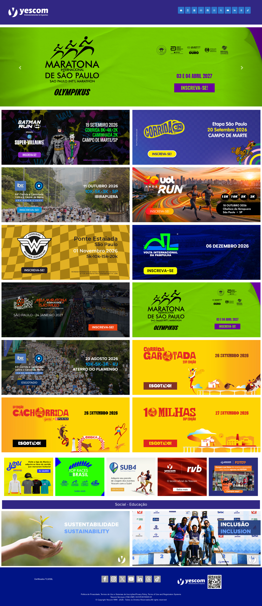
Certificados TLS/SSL (43, 579)
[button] (181, 10)
